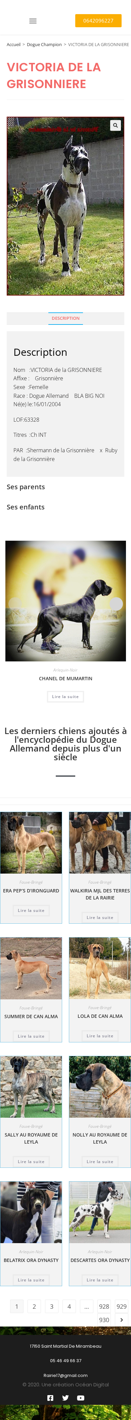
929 (122, 1306)
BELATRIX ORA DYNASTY (31, 1260)
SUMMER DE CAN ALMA (31, 1016)
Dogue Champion (44, 44)
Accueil (13, 44)
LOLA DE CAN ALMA (100, 1016)
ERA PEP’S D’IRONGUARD (31, 890)
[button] (33, 21)
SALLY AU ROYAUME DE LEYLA (31, 1138)
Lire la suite (65, 696)
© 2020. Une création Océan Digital (66, 1384)
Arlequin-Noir (65, 670)
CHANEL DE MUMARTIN (65, 678)
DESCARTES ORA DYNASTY (100, 1260)
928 (104, 1306)
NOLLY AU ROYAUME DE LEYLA (100, 1138)
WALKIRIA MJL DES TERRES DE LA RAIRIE (100, 894)
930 (104, 1320)
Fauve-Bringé (31, 882)
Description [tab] (66, 318)
